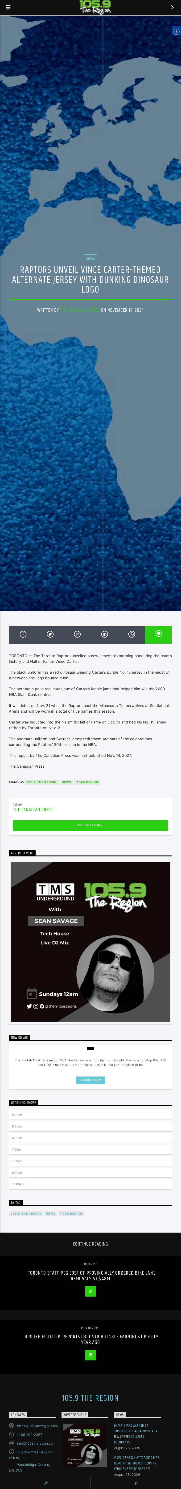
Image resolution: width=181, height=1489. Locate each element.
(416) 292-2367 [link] (29, 1435)
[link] (8, 7)
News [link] (90, 258)
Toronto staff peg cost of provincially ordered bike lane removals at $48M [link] (92, 1276)
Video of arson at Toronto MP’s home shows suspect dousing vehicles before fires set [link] (137, 1463)
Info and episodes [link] (90, 1080)
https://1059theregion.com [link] (37, 1426)
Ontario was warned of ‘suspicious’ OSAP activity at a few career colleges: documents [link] (135, 1434)
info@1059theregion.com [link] (36, 1443)
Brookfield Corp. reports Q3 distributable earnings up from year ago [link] (92, 1340)
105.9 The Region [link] (41, 782)
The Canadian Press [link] (80, 310)
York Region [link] (87, 782)
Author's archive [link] (90, 825)
